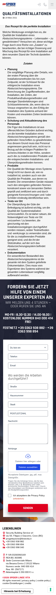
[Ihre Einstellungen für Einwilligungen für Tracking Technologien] (51, 590)
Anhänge (12, 448)
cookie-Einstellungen (12, 583)
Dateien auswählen (28, 467)
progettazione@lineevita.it (18, 538)
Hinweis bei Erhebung (17, 591)
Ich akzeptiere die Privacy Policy (29, 495)
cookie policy (43, 580)
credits (28, 583)
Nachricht (12, 421)
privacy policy (28, 580)
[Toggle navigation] (52, 4)
